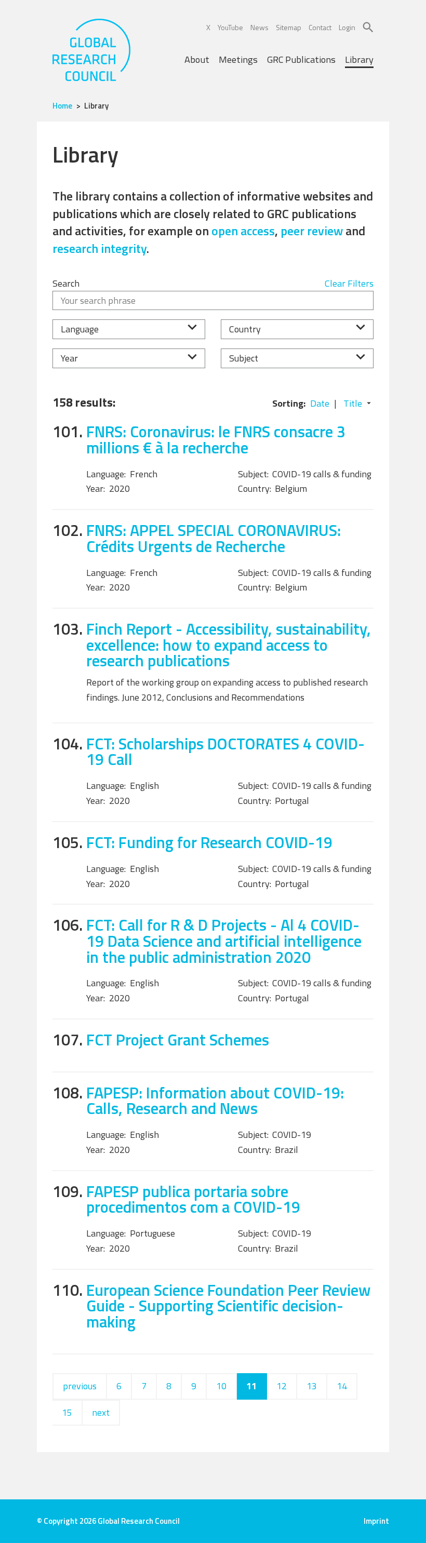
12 (281, 1386)
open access (243, 230)
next (101, 1412)
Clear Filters (349, 283)
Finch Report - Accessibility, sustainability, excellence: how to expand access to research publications (228, 644)
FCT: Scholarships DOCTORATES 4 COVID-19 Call (225, 751)
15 (67, 1412)
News (259, 27)
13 (312, 1386)
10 (221, 1386)
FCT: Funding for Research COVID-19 (209, 842)
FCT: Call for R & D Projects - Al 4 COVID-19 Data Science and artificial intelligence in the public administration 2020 (224, 941)
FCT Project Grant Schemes (177, 1039)
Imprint (376, 1521)
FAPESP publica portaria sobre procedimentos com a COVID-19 (193, 1199)
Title (352, 403)
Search (65, 283)
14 (342, 1386)
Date (319, 403)
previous (80, 1386)
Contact (320, 27)
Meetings (238, 59)
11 (251, 1386)
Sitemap (288, 27)
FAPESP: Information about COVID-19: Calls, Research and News (215, 1100)
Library (359, 59)
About (196, 59)
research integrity (99, 248)
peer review (312, 230)
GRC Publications (301, 59)
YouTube (230, 27)
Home (62, 106)
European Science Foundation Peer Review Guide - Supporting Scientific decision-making (228, 1306)
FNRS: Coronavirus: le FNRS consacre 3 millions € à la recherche (215, 439)
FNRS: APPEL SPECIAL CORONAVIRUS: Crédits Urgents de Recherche (213, 538)
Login (347, 27)
